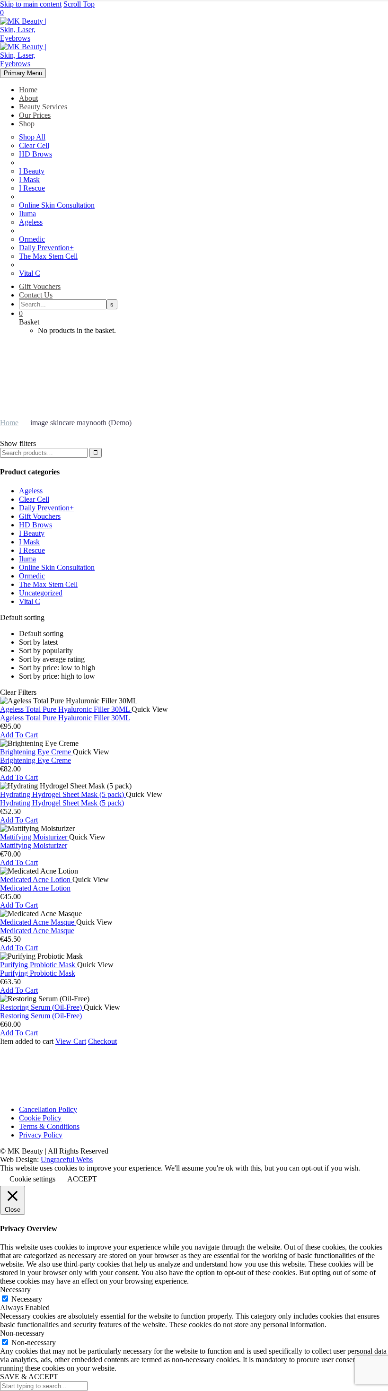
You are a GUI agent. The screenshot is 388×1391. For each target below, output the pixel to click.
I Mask (29, 179)
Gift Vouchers (40, 286)
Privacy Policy (40, 1135)
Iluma (27, 214)
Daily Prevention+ (46, 248)
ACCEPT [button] (82, 1179)
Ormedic (32, 239)
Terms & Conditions (49, 1126)
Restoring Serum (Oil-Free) (41, 1016)
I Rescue (32, 188)
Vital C (29, 273)
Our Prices (35, 115)
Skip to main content (31, 4)
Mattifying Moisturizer (33, 845)
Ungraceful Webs (67, 1159)
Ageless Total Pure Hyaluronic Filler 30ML (65, 718)
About (28, 98)
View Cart (70, 1041)
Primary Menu (23, 73)
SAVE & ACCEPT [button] (29, 1377)
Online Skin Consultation (57, 205)
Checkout (102, 1041)
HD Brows (35, 154)
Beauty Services (43, 107)
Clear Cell (34, 145)
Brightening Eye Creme (35, 760)
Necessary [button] (15, 1290)
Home (28, 90)
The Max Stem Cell (48, 256)
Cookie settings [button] (32, 1179)
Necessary (26, 1299)
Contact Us (36, 295)
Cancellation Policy (48, 1109)
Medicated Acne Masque (37, 931)
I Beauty (31, 171)
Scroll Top (79, 4)
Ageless (31, 222)
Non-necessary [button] (22, 1333)
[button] (19, 735)
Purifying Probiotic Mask (37, 973)
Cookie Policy (40, 1118)
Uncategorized (40, 593)
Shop (27, 124)
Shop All (32, 137)
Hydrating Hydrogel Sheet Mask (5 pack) (62, 803)
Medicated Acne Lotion (35, 888)
